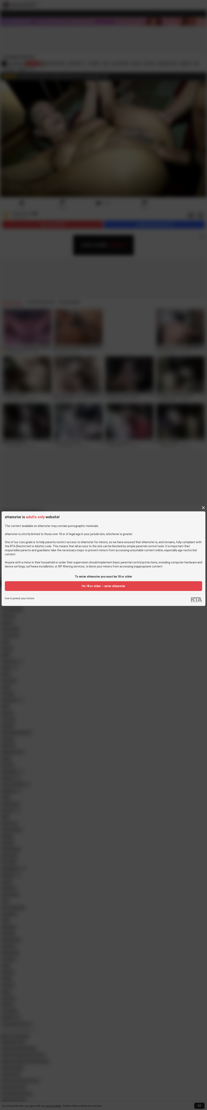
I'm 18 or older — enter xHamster (103, 586)
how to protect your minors (19, 598)
